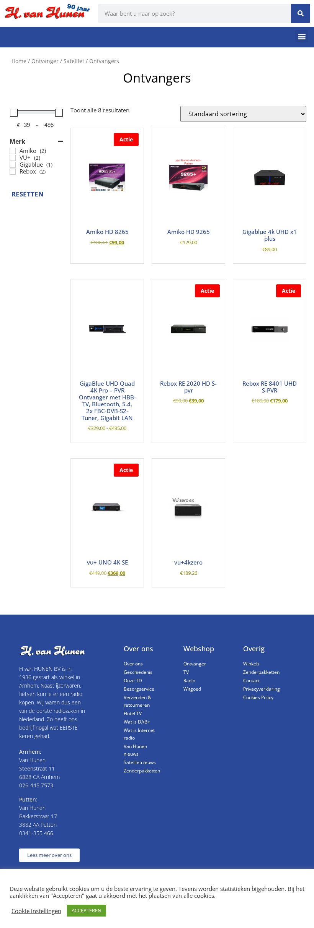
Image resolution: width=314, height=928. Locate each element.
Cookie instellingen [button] (36, 910)
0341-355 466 (36, 833)
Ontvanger (45, 61)
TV (186, 672)
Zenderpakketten (142, 770)
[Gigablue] (13, 165)
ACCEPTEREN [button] (86, 910)
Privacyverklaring (261, 689)
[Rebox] (13, 172)
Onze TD (133, 680)
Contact (251, 680)
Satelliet (74, 61)
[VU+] (13, 158)
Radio (189, 680)
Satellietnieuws (140, 762)
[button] (301, 36)
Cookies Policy (258, 697)
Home (18, 61)
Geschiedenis (138, 672)
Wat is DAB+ (137, 722)
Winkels (251, 663)
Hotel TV (133, 713)
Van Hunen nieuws (135, 750)
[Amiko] (13, 151)
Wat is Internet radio (139, 734)
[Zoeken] (300, 13)
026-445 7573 (36, 785)
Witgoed (192, 689)
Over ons (133, 663)
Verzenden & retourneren (137, 701)
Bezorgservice (139, 689)
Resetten (24, 194)
